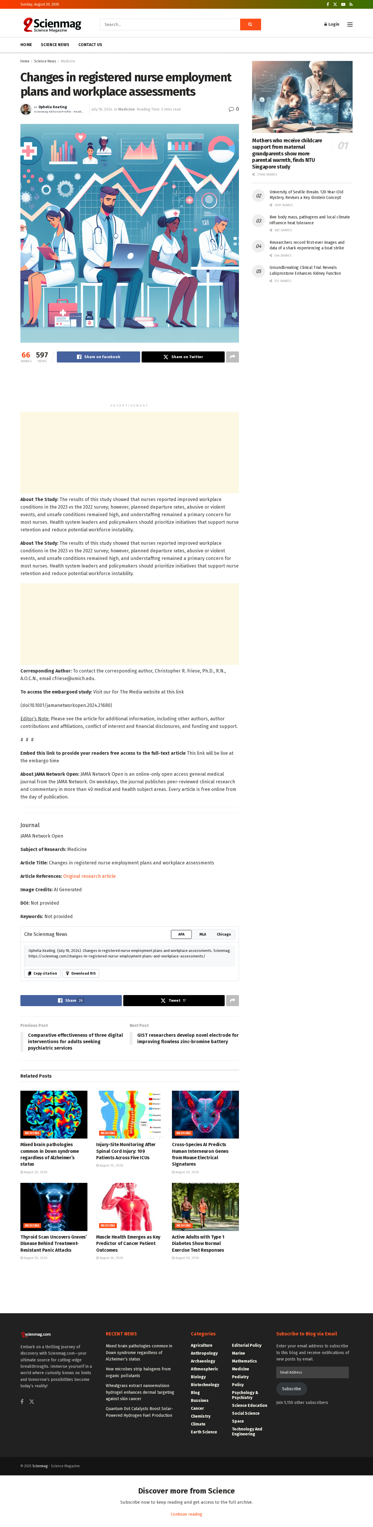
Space (238, 1421)
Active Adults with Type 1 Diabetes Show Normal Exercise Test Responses (198, 1243)
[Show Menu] (350, 24)
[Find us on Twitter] (335, 4)
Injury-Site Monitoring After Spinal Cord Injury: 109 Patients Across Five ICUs (126, 1151)
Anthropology (204, 1353)
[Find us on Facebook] (328, 4)
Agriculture (201, 1345)
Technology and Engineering (247, 1432)
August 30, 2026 (35, 1172)
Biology (198, 1376)
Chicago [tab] (224, 934)
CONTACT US (90, 44)
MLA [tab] (203, 934)
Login (333, 24)
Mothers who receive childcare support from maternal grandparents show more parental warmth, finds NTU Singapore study (287, 153)
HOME (26, 44)
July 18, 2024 (102, 109)
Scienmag (40, 1466)
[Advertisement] (130, 386)
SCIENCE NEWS (55, 44)
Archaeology (203, 1361)
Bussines (200, 1400)
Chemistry (200, 1416)
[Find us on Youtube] (343, 4)
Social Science (246, 1413)
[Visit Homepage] (52, 24)
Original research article (89, 876)
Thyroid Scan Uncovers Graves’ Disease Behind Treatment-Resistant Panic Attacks (53, 1243)
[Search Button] (250, 24)
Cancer (197, 1408)
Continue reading (186, 1514)
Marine (238, 1353)
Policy (238, 1384)
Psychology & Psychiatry (245, 1395)
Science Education (249, 1405)
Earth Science (204, 1432)
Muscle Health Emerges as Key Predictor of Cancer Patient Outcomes (128, 1243)
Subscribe (291, 1388)
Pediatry (240, 1376)
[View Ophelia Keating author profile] (25, 109)
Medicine (68, 61)
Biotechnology (205, 1384)
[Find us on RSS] (351, 4)
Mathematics (244, 1361)
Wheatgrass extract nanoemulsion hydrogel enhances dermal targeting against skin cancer (140, 1392)
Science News (45, 61)
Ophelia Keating (52, 107)
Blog (195, 1392)
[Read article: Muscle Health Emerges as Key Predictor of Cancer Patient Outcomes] (129, 1207)
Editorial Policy (246, 1345)
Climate (198, 1424)
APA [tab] (181, 934)
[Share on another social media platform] (232, 357)
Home (24, 61)
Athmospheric (204, 1369)
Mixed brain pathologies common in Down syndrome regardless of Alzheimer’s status (139, 1353)
